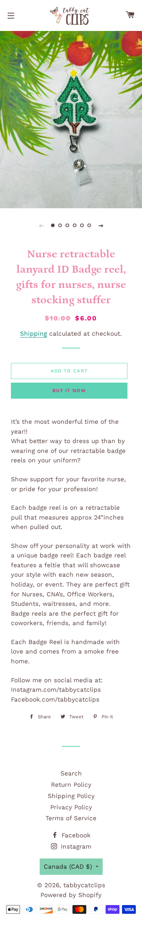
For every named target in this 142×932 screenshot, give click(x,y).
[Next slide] (101, 225)
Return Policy (71, 784)
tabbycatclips (84, 885)
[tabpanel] (71, 118)
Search (71, 773)
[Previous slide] (41, 225)
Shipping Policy (71, 795)
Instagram (75, 846)
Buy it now (69, 390)
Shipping (33, 333)
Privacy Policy (71, 807)
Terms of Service (71, 818)
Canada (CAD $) (68, 866)
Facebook (75, 835)
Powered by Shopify (71, 895)
